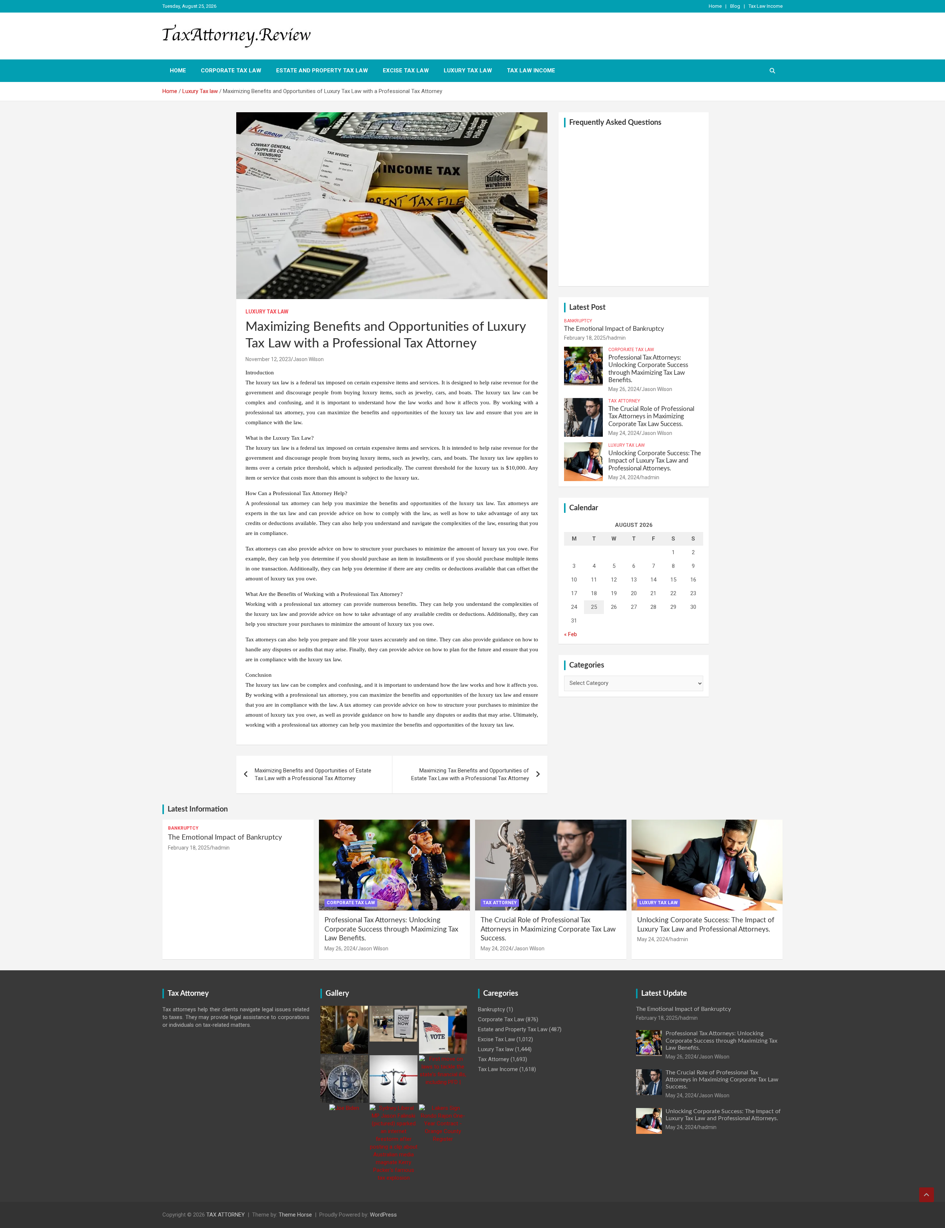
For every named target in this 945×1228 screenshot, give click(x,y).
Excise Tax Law (406, 70)
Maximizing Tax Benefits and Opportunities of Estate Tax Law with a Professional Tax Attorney (470, 774)
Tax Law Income (766, 6)
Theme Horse (295, 1214)
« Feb (570, 634)
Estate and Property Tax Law (322, 70)
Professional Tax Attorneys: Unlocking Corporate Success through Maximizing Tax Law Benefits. (391, 929)
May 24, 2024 (623, 433)
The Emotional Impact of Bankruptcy (614, 329)
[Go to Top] (926, 1194)
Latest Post (587, 307)
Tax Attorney (624, 401)
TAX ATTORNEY (225, 1214)
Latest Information (198, 809)
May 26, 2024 (623, 389)
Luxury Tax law (468, 70)
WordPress (383, 1214)
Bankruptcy (578, 320)
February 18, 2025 (585, 338)
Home (715, 6)
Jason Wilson (308, 359)
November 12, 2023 (268, 359)
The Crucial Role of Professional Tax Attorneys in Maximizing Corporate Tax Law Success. (651, 416)
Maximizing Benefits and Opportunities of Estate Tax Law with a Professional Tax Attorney (313, 774)
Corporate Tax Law (231, 70)
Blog (735, 6)
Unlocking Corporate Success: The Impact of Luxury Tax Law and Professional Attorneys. (654, 460)
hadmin (617, 338)
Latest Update (664, 993)
